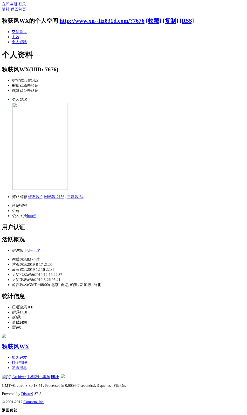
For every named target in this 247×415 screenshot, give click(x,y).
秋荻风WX (15, 346)
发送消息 (19, 368)
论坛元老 (33, 250)
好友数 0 (35, 197)
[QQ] (7, 377)
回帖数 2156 (54, 197)
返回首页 (18, 9)
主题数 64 (75, 197)
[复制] (170, 21)
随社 (6, 9)
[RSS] (187, 21)
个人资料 (19, 42)
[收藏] (153, 21)
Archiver (19, 377)
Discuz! (27, 394)
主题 (15, 37)
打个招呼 (19, 363)
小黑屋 (44, 377)
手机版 (32, 377)
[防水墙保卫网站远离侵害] (63, 377)
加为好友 (19, 357)
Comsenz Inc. (33, 402)
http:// (31, 216)
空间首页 (19, 32)
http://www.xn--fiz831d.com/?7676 (102, 21)
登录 (22, 4)
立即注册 (9, 4)
